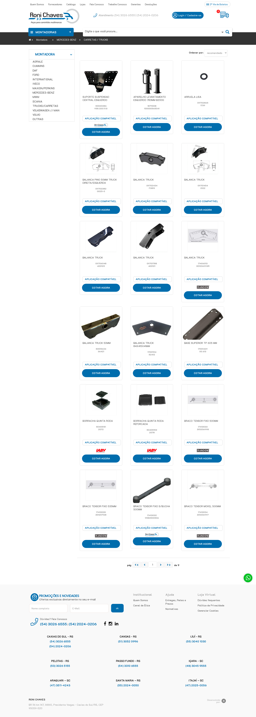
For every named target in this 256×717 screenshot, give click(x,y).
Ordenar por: (196, 52)
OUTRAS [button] (38, 119)
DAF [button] (35, 70)
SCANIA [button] (37, 101)
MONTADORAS (45, 32)
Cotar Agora (101, 132)
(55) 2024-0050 (128, 685)
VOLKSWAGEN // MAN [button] (46, 110)
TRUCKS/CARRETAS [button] (45, 106)
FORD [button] (36, 75)
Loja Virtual (207, 594)
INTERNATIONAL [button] (43, 79)
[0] (224, 14)
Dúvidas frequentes (209, 600)
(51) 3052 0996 (128, 641)
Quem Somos (140, 600)
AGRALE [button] (38, 61)
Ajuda (169, 594)
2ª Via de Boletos (219, 4)
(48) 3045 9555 (195, 666)
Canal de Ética (141, 605)
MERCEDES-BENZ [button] (43, 92)
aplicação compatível (100, 118)
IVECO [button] (36, 83)
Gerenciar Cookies (208, 610)
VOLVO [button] (36, 114)
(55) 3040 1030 (196, 641)
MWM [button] (36, 97)
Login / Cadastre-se (189, 15)
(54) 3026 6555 (124, 15)
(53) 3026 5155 (60, 666)
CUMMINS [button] (38, 66)
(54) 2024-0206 (147, 15)
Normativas (171, 609)
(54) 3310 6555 (128, 666)
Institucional (142, 594)
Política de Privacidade (211, 605)
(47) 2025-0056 (196, 685)
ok (117, 608)
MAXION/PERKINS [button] (44, 88)
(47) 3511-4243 (60, 685)
